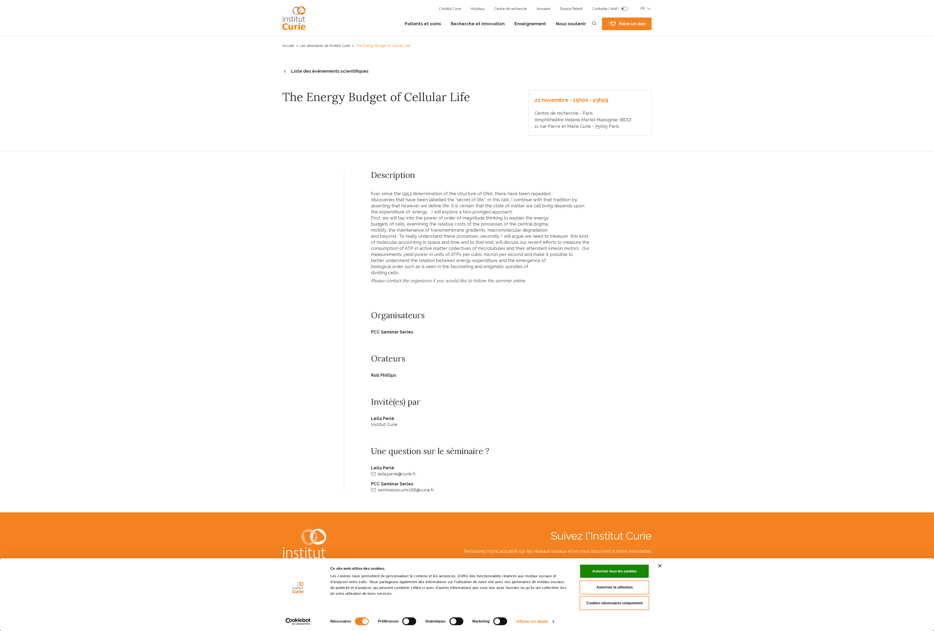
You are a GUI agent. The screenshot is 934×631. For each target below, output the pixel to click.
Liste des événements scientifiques (329, 71)
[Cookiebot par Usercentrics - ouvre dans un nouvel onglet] (298, 621)
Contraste (605, 9)
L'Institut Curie (450, 9)
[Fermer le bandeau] (660, 566)
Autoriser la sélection (614, 587)
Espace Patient (571, 9)
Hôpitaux (478, 9)
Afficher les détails (532, 621)
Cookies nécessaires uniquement (614, 603)
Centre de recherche (510, 9)
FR (643, 8)
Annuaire (543, 9)
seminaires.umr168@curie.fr (406, 489)
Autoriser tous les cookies (614, 571)
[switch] (409, 621)
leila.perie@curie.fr (397, 473)
